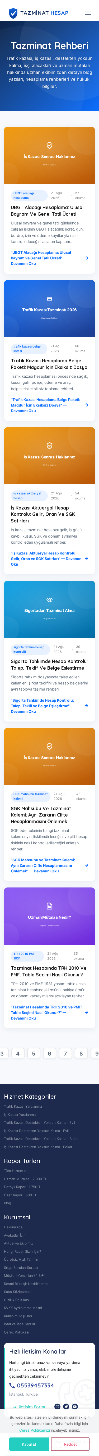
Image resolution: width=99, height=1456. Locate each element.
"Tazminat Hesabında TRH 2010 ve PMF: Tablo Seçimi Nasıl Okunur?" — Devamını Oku (46, 1012)
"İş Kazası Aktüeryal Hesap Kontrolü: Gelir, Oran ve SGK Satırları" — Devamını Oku (47, 558)
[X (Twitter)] (66, 1407)
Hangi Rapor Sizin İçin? (22, 1251)
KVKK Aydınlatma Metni (23, 1308)
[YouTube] (75, 1407)
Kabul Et (29, 1444)
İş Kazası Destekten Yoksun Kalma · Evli (36, 1131)
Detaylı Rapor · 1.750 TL (23, 1187)
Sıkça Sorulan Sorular (21, 1267)
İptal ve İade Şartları (20, 1324)
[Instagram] (57, 1407)
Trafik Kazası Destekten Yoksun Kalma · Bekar (41, 1139)
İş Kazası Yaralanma (20, 1114)
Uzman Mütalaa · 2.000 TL (25, 1179)
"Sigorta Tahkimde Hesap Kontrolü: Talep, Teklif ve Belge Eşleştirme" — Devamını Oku (42, 706)
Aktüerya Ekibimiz (18, 1243)
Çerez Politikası (16, 1332)
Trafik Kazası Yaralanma (23, 1106)
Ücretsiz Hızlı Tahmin (21, 1259)
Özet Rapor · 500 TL (20, 1195)
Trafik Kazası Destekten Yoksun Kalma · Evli (39, 1122)
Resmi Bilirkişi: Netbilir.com (26, 1284)
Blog (7, 1203)
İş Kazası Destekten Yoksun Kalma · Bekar (38, 1147)
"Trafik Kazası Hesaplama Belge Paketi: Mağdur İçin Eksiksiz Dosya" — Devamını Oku (45, 405)
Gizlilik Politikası (17, 1300)
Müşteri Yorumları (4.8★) (25, 1275)
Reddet (70, 1444)
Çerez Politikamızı (34, 1430)
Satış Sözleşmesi (17, 1292)
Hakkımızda (13, 1227)
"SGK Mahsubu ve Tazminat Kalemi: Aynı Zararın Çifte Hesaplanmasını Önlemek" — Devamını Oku (43, 865)
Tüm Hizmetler (16, 1171)
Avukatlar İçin (15, 1235)
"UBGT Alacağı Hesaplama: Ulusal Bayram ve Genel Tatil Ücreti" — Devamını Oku (41, 258)
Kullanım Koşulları (18, 1316)
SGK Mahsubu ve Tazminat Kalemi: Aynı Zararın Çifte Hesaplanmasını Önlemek (41, 814)
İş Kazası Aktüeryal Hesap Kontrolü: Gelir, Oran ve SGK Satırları (43, 514)
